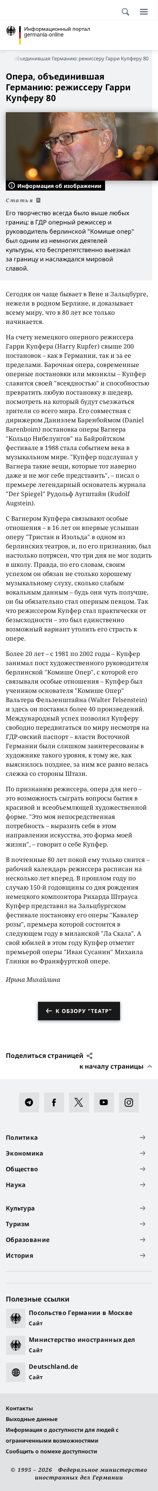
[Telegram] (31, 1102)
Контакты (19, 1408)
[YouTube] (106, 1102)
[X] (81, 1102)
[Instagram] (131, 1102)
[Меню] (143, 11)
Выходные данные (32, 1419)
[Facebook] (56, 1102)
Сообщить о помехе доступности (51, 1451)
